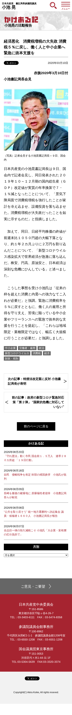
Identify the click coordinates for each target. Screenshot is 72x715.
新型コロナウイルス (17, 353)
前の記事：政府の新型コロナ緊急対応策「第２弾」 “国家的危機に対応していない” (38, 402)
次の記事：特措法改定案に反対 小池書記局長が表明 (34, 381)
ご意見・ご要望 (33, 586)
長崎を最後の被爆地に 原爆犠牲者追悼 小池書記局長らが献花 (35, 493)
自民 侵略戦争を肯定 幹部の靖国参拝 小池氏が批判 (35, 474)
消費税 (37, 353)
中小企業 (10, 348)
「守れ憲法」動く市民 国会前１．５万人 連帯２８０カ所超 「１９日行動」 (35, 456)
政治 (41, 348)
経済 (47, 353)
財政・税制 (11, 358)
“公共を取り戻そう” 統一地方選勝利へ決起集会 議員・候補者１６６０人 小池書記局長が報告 (34, 511)
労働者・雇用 (27, 348)
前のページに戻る (36, 426)
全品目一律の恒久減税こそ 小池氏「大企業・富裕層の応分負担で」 (35, 530)
